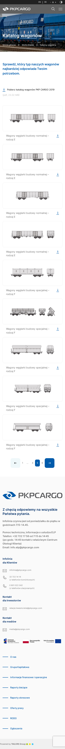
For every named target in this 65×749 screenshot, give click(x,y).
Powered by (13, 744)
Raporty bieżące (18, 687)
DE (45, 2)
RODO (13, 718)
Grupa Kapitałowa (19, 667)
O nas (13, 657)
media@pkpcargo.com (19, 629)
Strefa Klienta (28, 45)
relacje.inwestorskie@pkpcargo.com (25, 608)
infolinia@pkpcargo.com (20, 570)
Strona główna (9, 45)
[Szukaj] (53, 9)
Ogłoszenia (16, 728)
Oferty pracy (17, 708)
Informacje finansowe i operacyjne (28, 677)
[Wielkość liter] (53, 2)
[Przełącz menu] (60, 9)
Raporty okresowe (20, 697)
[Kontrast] (61, 2)
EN (39, 2)
